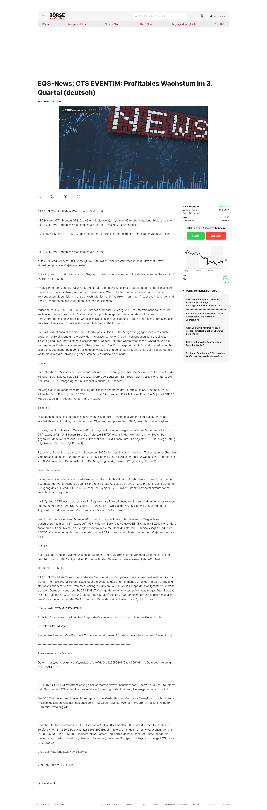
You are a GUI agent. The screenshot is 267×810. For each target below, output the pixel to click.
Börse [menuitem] (45, 24)
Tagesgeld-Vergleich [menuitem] (184, 24)
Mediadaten (226, 804)
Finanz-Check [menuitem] (113, 24)
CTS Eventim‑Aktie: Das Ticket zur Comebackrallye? (204, 343)
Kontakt (196, 804)
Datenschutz (131, 804)
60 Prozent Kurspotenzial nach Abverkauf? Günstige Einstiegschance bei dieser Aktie (203, 302)
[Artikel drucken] (52, 196)
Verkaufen (216, 235)
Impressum (210, 804)
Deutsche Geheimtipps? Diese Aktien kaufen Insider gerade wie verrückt (205, 354)
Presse (156, 804)
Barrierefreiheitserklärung (110, 804)
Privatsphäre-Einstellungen (176, 804)
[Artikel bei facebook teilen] (65, 196)
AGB (144, 804)
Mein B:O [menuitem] (219, 24)
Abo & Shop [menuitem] (146, 24)
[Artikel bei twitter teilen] (78, 196)
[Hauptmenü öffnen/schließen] (44, 16)
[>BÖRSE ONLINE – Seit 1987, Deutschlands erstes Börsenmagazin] (57, 16)
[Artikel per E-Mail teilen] (39, 196)
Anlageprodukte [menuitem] (77, 24)
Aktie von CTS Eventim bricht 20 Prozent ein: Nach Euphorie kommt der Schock (204, 330)
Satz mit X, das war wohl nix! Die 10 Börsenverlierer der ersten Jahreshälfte (204, 316)
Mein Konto (219, 16)
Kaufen (195, 235)
